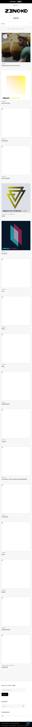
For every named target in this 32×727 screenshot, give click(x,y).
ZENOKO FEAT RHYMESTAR (8, 214)
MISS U (3, 329)
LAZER (3, 216)
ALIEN (3, 554)
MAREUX (4, 477)
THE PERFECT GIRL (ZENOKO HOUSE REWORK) (14, 479)
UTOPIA (4, 441)
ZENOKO (4, 64)
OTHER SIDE (5, 517)
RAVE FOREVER (6, 178)
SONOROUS (5, 667)
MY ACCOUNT (5, 725)
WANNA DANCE (6, 404)
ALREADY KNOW (6, 629)
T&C (22, 725)
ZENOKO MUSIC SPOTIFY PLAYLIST (11, 65)
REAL (3, 366)
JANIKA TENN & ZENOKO (8, 665)
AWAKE (3, 592)
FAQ (18, 725)
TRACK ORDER (12, 725)
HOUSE (3, 24)
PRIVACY (26, 725)
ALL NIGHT (4, 253)
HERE (19, 1)
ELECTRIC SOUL (6, 103)
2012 (3, 291)
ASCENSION (5, 141)
